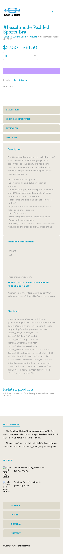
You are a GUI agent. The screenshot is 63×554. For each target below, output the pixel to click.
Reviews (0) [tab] (12, 128)
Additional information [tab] (18, 119)
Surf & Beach (20, 80)
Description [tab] (12, 110)
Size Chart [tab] (11, 137)
